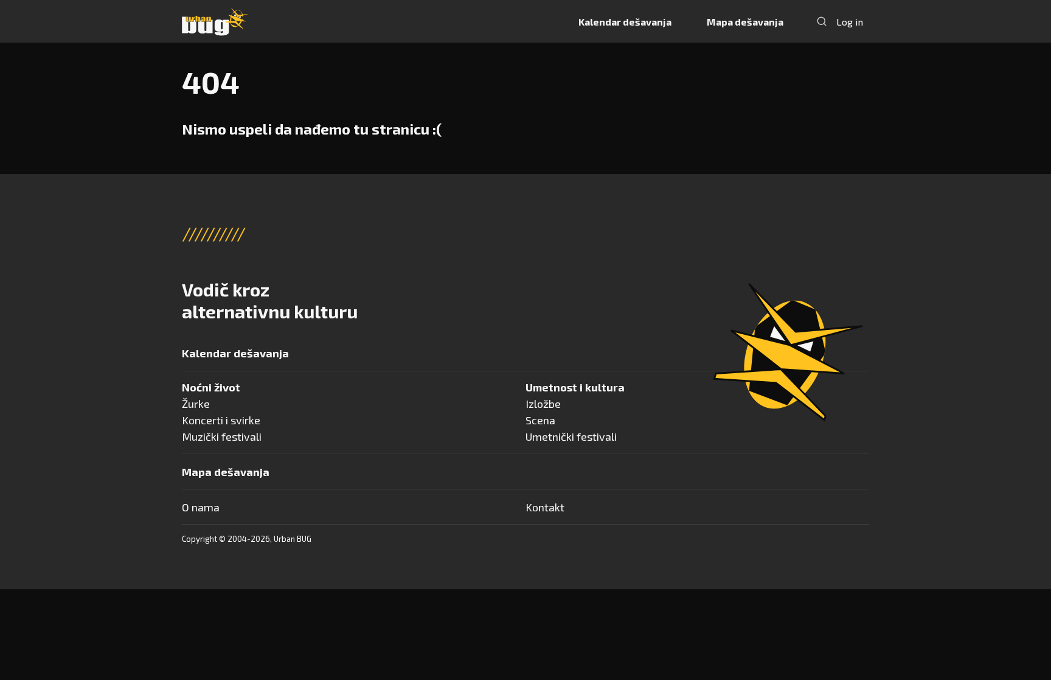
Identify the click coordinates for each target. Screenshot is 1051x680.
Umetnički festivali (571, 436)
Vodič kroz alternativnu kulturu (270, 300)
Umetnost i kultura (575, 387)
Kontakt (545, 507)
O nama (201, 507)
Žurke (196, 403)
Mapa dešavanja (745, 21)
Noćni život (211, 387)
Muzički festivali (222, 436)
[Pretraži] (821, 21)
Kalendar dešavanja (624, 21)
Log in (849, 21)
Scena (540, 420)
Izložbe (543, 403)
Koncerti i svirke (221, 420)
